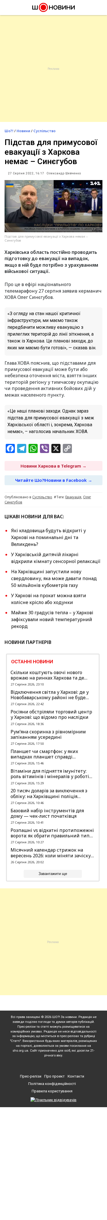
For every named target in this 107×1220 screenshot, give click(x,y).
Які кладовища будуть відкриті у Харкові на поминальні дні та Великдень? (48, 537)
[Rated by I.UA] (53, 1100)
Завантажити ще (53, 874)
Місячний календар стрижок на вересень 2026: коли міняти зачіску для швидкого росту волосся (51, 852)
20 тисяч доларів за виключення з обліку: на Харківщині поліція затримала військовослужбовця (49, 793)
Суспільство (44, 130)
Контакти (76, 1076)
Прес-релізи (30, 1076)
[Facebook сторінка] (44, 1065)
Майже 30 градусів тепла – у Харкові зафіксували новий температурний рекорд (52, 619)
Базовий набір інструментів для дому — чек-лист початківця (47, 813)
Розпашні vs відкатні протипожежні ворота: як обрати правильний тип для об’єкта (52, 833)
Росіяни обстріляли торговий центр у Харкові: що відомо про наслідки (51, 714)
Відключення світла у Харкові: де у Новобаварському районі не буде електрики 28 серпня (50, 694)
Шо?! (9, 130)
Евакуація (73, 497)
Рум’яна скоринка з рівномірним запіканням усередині (48, 734)
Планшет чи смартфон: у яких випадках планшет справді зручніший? (44, 754)
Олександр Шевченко (64, 173)
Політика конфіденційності (52, 1084)
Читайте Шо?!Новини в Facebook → (53, 480)
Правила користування (52, 1091)
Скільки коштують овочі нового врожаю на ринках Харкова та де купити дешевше (47, 675)
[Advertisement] (53, 68)
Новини (23, 130)
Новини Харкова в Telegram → (53, 466)
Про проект (54, 1076)
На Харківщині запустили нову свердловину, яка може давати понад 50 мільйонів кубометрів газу (54, 578)
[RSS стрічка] (64, 1065)
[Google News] (54, 1065)
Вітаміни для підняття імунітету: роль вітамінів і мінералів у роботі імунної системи (50, 773)
